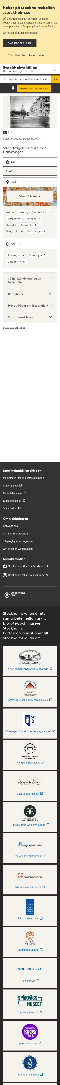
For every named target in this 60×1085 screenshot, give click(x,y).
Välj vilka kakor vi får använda (26, 55)
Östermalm (27, 224)
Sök (55, 79)
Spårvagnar (14, 255)
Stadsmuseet (30, 138)
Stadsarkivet (10, 508)
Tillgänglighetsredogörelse (18, 541)
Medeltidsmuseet (12, 493)
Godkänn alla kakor (19, 42)
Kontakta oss (10, 526)
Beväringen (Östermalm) (32, 212)
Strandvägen (35, 231)
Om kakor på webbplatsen (18, 549)
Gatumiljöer (36, 255)
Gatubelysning (16, 261)
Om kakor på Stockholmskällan (20, 32)
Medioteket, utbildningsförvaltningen (23, 478)
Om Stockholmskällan (15, 533)
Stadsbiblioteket (12, 501)
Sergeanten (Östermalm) (22, 218)
